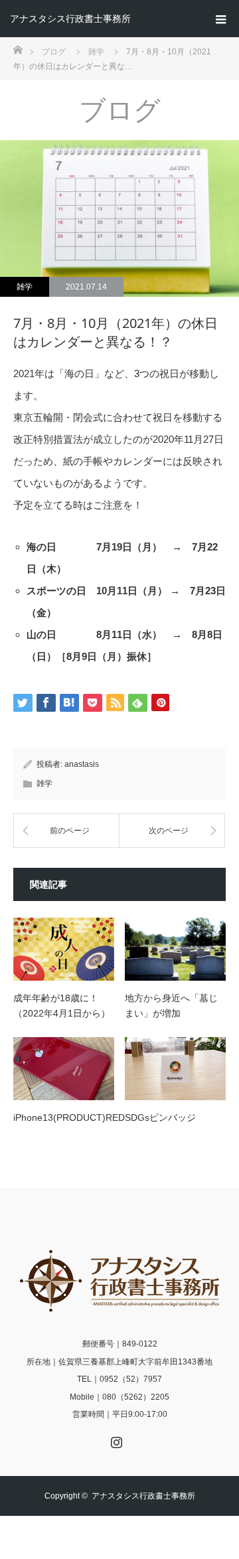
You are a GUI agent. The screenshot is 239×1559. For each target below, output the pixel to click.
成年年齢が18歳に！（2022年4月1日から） (61, 1005)
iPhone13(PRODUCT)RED (63, 1117)
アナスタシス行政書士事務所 (70, 18)
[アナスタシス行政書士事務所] (119, 1281)
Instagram (115, 1439)
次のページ (169, 830)
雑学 (25, 286)
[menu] (220, 18)
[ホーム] (17, 49)
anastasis (81, 764)
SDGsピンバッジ (160, 1117)
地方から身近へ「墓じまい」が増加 (171, 1005)
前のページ (70, 830)
